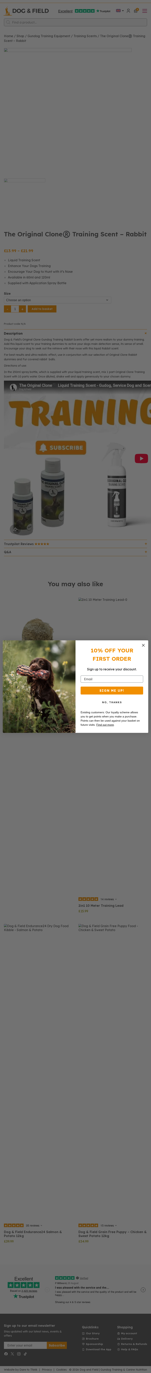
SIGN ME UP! (111, 691)
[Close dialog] (143, 645)
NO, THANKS (112, 702)
